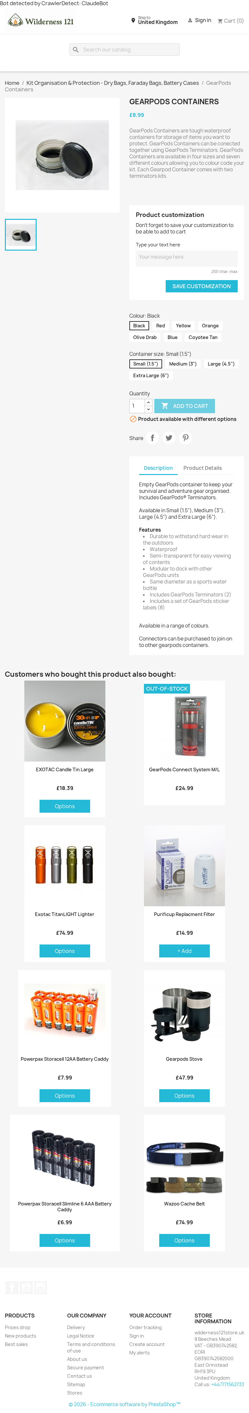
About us (77, 1359)
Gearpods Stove (184, 1059)
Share (152, 437)
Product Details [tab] (203, 468)
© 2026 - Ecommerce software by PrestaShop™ (125, 1404)
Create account (147, 1344)
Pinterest (185, 437)
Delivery (76, 1327)
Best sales (16, 1344)
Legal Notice (80, 1336)
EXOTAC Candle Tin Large (65, 770)
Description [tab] (158, 468)
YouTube (26, 1287)
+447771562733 (227, 1384)
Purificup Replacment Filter (184, 914)
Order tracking (145, 1327)
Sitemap (76, 1384)
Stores (74, 1393)
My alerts (139, 1353)
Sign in (136, 1336)
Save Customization (201, 286)
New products (20, 1336)
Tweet (168, 437)
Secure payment (85, 1367)
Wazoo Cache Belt (184, 1204)
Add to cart (184, 406)
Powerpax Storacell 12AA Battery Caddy (65, 1059)
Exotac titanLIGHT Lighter (64, 914)
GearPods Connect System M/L (184, 770)
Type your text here (158, 245)
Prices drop (17, 1327)
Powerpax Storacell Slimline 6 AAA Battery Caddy (65, 1207)
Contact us (79, 1376)
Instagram (40, 1287)
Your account (150, 1315)
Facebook (12, 1287)
